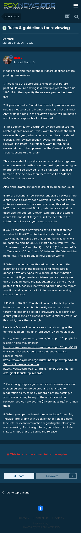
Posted (24, 62)
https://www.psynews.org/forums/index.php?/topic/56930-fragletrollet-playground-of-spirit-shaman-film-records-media (40, 351)
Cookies (58, 518)
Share (20, 476)
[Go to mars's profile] (7, 60)
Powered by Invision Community (40, 526)
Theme (22, 518)
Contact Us (40, 518)
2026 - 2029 (25, 42)
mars (10, 38)
